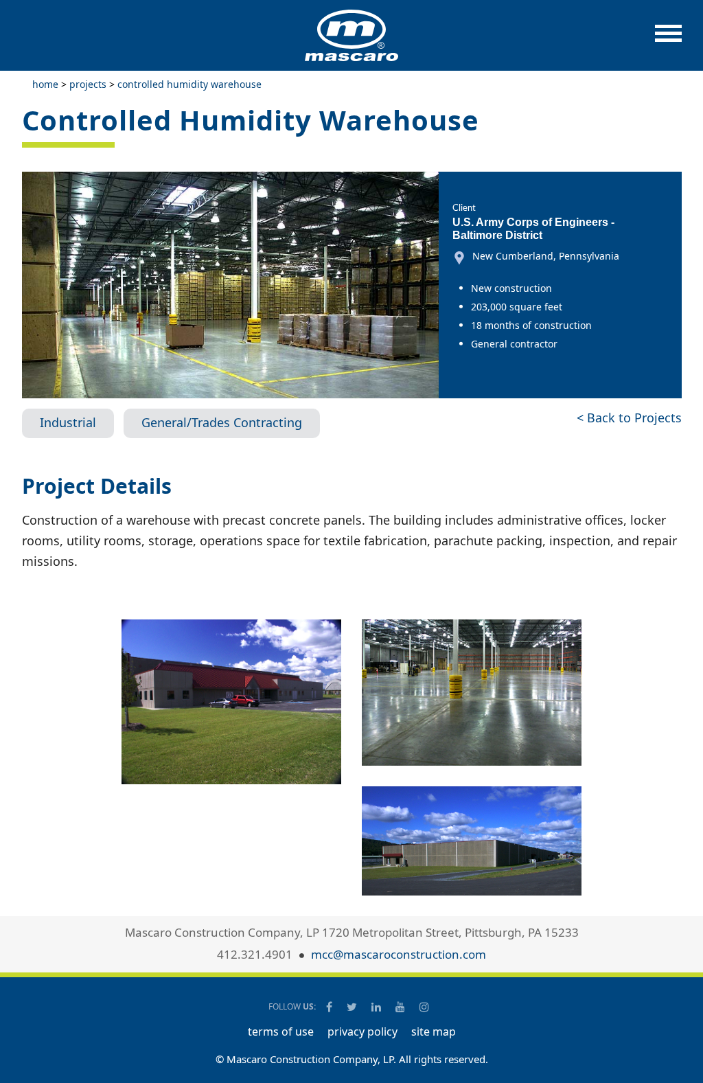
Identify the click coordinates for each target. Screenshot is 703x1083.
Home (45, 84)
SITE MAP (433, 1031)
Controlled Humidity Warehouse (189, 84)
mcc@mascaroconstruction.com (398, 954)
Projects (87, 84)
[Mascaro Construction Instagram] (424, 1006)
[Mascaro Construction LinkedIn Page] (377, 1006)
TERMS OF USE (281, 1031)
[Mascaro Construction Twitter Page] (353, 1006)
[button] (668, 40)
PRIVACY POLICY (362, 1031)
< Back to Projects (629, 417)
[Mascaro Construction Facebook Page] (330, 1006)
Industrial (68, 422)
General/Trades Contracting (221, 422)
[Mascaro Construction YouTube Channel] (401, 1006)
